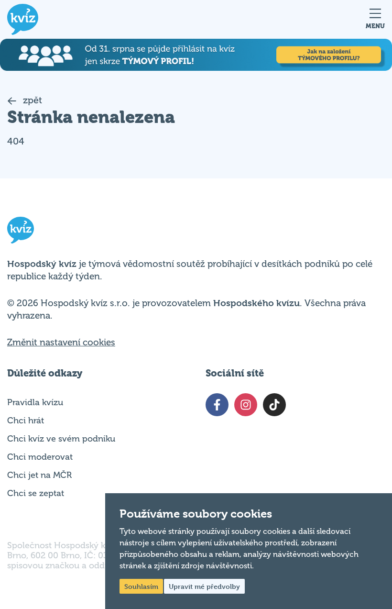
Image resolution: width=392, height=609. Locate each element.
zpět (31, 100)
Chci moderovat (40, 457)
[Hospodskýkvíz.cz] (22, 19)
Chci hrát (25, 420)
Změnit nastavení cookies (61, 342)
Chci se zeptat (35, 493)
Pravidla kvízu (35, 402)
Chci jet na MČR (39, 475)
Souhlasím (141, 586)
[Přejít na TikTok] (274, 404)
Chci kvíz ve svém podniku (61, 438)
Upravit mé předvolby (204, 586)
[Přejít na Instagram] (245, 404)
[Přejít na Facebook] (217, 404)
